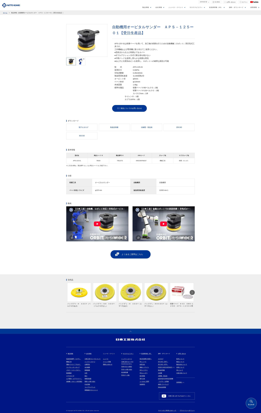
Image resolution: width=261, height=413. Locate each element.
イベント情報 (107, 361)
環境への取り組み (90, 381)
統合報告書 (124, 372)
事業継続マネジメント (91, 390)
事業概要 (87, 370)
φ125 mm (98, 190)
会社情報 (158, 7)
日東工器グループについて (93, 359)
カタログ (160, 359)
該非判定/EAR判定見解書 (165, 378)
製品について (180, 361)
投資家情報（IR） (215, 7)
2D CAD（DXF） (163, 361)
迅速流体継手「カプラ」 (73, 359)
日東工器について (181, 373)
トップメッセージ (90, 361)
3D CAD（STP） (163, 364)
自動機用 (162, 182)
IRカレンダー (144, 373)
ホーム (5, 13)
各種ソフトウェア (163, 384)
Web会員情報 (162, 387)
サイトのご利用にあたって (167, 410)
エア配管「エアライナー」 (74, 378)
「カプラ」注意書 (163, 381)
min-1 (166, 190)
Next (192, 292)
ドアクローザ (70, 376)
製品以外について (181, 364)
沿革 (86, 373)
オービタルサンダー (102, 182)
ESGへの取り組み (126, 369)
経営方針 (142, 364)
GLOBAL (217, 2)
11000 (161, 190)
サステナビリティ (196, 7)
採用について (180, 367)
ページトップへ (130, 331)
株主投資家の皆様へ (146, 359)
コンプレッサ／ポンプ (73, 367)
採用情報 (253, 7)
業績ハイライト (144, 367)
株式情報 (142, 376)
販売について (180, 359)
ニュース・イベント (176, 7)
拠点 (86, 376)
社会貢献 (87, 384)
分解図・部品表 (162, 376)
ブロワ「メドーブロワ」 (73, 370)
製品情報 (145, 7)
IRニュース (143, 361)
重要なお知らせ (107, 364)
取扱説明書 (161, 370)
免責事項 (142, 384)
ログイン (245, 2)
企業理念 (87, 364)
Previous (68, 292)
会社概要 (87, 367)
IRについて (179, 370)
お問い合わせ (231, 2)
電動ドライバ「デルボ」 (73, 364)
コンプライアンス (90, 387)
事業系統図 (88, 378)
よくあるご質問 (144, 381)
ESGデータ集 (125, 375)
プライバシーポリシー (187, 410)
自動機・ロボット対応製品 (74, 381)
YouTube (254, 2)
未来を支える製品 (126, 366)
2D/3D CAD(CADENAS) (165, 367)
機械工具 (69, 361)
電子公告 (142, 378)
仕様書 (160, 373)
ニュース (105, 359)
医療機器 (69, 373)
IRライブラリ (144, 370)
